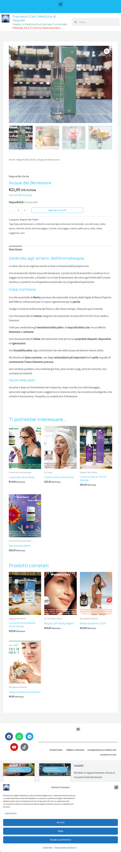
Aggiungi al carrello (57, 210)
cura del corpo (92, 223)
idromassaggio (40, 228)
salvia (99, 228)
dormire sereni (23, 228)
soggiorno (14, 232)
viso (23, 232)
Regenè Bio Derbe (26, 159)
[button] (116, 787)
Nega (60, 831)
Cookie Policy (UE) (108, 755)
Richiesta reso (56, 750)
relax (92, 228)
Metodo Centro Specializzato (36, 27)
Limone (52, 228)
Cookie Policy (48, 847)
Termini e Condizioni (75, 750)
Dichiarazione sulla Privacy (66, 847)
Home (12, 159)
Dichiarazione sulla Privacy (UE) (101, 750)
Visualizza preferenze (60, 839)
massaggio (63, 228)
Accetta (60, 822)
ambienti (39, 223)
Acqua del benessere (24, 223)
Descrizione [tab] (15, 249)
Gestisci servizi (11, 813)
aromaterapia (53, 223)
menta (73, 228)
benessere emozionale (72, 223)
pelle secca (83, 228)
